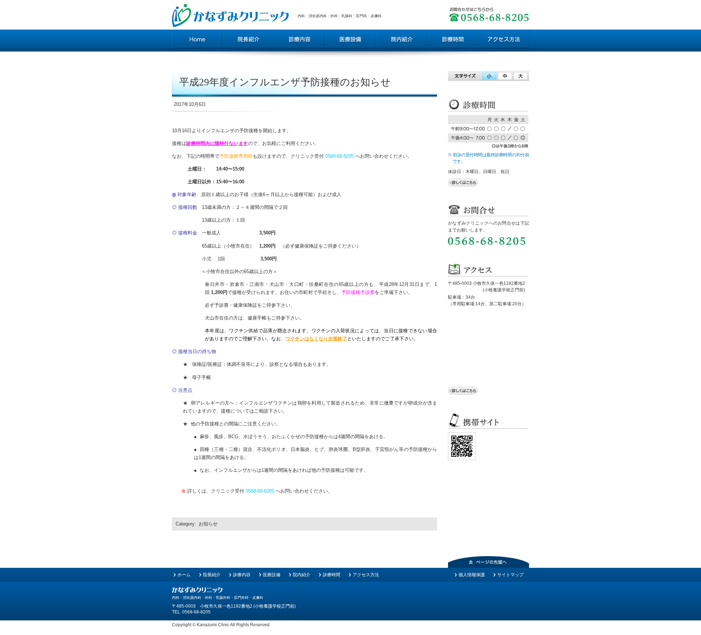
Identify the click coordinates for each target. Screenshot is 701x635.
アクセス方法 (366, 574)
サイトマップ (510, 574)
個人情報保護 (472, 574)
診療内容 (241, 574)
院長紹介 (212, 574)
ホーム (184, 574)
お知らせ (208, 524)
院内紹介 (301, 574)
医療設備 (271, 574)
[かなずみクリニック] (197, 591)
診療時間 (331, 574)
